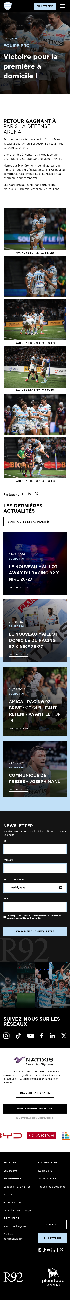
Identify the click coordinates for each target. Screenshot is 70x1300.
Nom (5, 841)
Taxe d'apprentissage (17, 1210)
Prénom (8, 860)
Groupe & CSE (12, 1202)
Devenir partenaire (35, 1092)
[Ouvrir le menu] (62, 6)
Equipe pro (10, 1171)
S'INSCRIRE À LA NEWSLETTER (35, 931)
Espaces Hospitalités (17, 1187)
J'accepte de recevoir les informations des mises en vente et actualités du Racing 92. (34, 917)
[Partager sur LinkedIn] (29, 494)
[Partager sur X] (36, 494)
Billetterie (52, 1238)
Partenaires (10, 1195)
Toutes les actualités (51, 1187)
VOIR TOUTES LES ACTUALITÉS (29, 521)
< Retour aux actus (13, 26)
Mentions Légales (14, 1226)
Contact (52, 1224)
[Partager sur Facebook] (22, 494)
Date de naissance (14, 879)
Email (6, 898)
